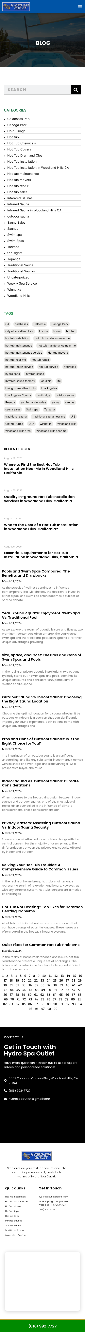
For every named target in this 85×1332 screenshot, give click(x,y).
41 (74, 985)
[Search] (76, 89)
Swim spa (14, 235)
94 (80, 1004)
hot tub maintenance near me (57, 345)
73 (30, 999)
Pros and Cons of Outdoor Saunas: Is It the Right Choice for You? (40, 741)
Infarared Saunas (19, 198)
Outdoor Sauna (13, 1225)
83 (11, 1004)
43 (5, 990)
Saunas (12, 228)
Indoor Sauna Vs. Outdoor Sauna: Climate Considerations (40, 783)
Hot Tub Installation (22, 161)
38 (55, 985)
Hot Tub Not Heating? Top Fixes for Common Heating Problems (42, 909)
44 (12, 990)
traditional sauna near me (48, 416)
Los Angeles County (18, 395)
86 (30, 1004)
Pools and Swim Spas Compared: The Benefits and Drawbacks (36, 573)
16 (80, 976)
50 (49, 990)
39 (61, 985)
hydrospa (70, 366)
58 (17, 995)
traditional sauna (16, 416)
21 (29, 981)
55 (79, 990)
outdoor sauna (18, 216)
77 (54, 999)
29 (80, 981)
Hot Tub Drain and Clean (25, 155)
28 (73, 981)
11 (50, 976)
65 (61, 995)
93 (74, 1004)
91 (61, 1004)
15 (74, 976)
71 (18, 999)
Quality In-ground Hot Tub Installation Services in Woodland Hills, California (39, 498)
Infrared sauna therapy (20, 381)
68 (79, 995)
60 (29, 995)
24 (48, 981)
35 (36, 985)
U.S (73, 416)
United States (14, 423)
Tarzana (13, 247)
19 (17, 981)
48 (37, 990)
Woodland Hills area (18, 430)
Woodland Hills (18, 296)
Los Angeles (49, 388)
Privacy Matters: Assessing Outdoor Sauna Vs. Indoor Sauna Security (41, 825)
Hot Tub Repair (12, 1211)
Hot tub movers (19, 180)
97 (43, 1009)
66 (67, 995)
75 (42, 999)
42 (80, 985)
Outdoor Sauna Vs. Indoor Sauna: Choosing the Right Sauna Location (42, 699)
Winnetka (14, 289)
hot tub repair (40, 359)
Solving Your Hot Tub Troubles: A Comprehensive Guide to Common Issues (40, 867)
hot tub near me (15, 359)
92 (67, 1004)
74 (36, 999)
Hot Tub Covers (19, 149)
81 (79, 999)
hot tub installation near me (52, 338)
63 (48, 995)
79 (66, 999)
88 (42, 1004)
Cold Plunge (16, 131)
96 (37, 1009)
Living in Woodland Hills (20, 388)
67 (73, 995)
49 (43, 990)
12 (56, 976)
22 (36, 981)
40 (67, 985)
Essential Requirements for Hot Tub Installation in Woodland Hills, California (41, 555)
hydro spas (12, 373)
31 (11, 985)
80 (73, 999)
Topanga (13, 259)
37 (48, 985)
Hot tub (13, 137)
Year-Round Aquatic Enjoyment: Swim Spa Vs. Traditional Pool (41, 615)
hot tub (71, 331)
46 (24, 990)
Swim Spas (15, 241)
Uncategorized (18, 277)
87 (36, 1004)
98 (49, 1009)
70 (12, 999)
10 (44, 976)
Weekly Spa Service (22, 283)
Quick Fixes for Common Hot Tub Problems (40, 944)
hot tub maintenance (18, 345)
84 (17, 1004)
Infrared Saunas (13, 1220)
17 (5, 981)
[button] (79, 6)
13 (62, 976)
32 (17, 985)
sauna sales (12, 409)
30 (5, 985)
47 (30, 990)
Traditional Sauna (20, 265)
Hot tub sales (17, 192)
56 (5, 995)
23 (42, 981)
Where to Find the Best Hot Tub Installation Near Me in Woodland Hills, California (39, 468)
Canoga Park (17, 125)
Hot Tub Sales (12, 1216)
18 (11, 981)
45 (18, 990)
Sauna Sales (16, 222)
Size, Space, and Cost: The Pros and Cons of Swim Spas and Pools (41, 657)
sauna (56, 402)
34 (30, 985)
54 (73, 990)
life (59, 381)
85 (24, 1004)
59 (23, 995)
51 (55, 990)
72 (24, 999)
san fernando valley (33, 402)
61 (36, 995)
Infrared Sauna (18, 204)
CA (7, 324)
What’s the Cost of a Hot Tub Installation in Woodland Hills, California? (41, 527)
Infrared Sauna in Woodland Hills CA (34, 210)
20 (23, 981)
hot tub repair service (19, 366)
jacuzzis (46, 381)
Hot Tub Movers (13, 1206)
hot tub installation (17, 338)
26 (61, 981)
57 (11, 995)
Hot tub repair (17, 186)
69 (6, 999)
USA (31, 423)
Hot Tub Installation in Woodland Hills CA (38, 168)
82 (5, 1004)
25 (55, 981)
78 (60, 999)
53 (67, 990)
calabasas (21, 324)
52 (61, 990)
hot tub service (48, 366)
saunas (69, 402)
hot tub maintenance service (23, 352)
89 (49, 1004)
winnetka (46, 423)
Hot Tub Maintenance (16, 1201)
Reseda (10, 402)
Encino (43, 331)
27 (67, 981)
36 (42, 985)
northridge (43, 395)
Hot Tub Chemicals (21, 143)
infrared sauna (35, 373)
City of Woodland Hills (19, 331)
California (40, 324)
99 (55, 1009)
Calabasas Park (18, 119)
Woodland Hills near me (51, 430)
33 (24, 985)
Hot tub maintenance (23, 174)
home (56, 331)
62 (42, 995)
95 (30, 1009)
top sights (14, 253)
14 (68, 976)
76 (48, 999)
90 (55, 1004)
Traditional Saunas (21, 271)
